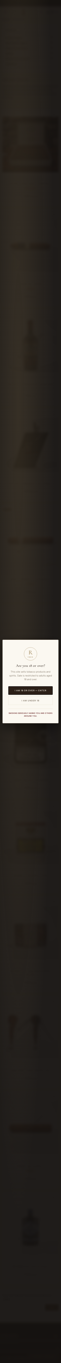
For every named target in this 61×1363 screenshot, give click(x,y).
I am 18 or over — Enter (30, 690)
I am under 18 (30, 700)
